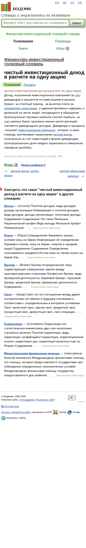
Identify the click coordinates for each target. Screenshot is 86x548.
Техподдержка (26, 399)
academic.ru (16, 6)
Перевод (29, 84)
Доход (9, 206)
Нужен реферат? (33, 165)
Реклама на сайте (45, 399)
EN (57, 3)
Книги (23, 48)
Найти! (76, 23)
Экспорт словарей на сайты (16, 412)
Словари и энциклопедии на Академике (35, 15)
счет (78, 95)
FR (80, 3)
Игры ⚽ (63, 48)
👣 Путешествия (10, 406)
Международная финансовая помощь (32, 353)
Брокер (9, 265)
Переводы (63, 41)
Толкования (23, 41)
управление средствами (20, 108)
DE (65, 3)
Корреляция (13, 324)
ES (72, 3)
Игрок (8, 235)
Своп (8, 294)
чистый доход (62, 134)
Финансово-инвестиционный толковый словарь (43, 34)
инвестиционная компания (36, 130)
